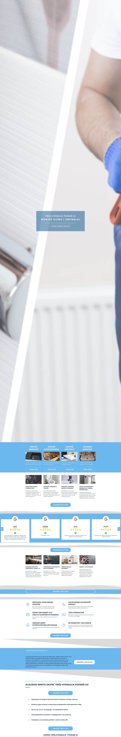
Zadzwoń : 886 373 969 (60, 591)
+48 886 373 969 (33, 469)
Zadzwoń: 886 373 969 (60, 505)
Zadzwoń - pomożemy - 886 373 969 (60, 226)
